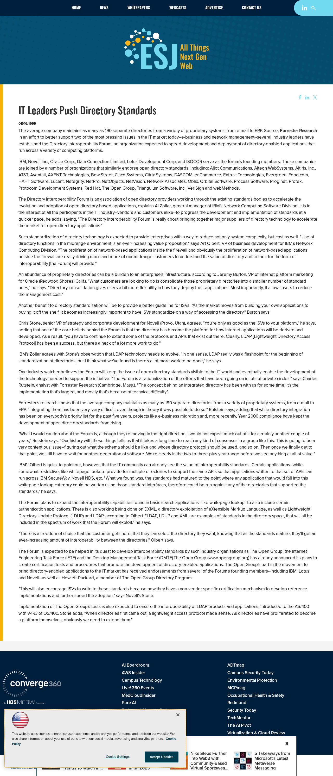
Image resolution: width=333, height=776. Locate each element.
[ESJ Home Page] (32, 9)
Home (76, 8)
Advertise (214, 8)
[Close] (178, 715)
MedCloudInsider (139, 695)
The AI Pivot (239, 725)
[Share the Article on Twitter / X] (314, 97)
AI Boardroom (135, 665)
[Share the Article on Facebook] (298, 97)
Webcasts (177, 8)
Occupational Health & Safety (255, 695)
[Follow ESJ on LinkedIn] (305, 9)
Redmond (236, 702)
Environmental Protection (252, 680)
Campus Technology (142, 680)
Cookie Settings (118, 756)
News (104, 8)
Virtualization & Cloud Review (256, 733)
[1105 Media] (24, 702)
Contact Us (251, 8)
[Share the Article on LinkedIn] (306, 97)
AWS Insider (133, 672)
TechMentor (239, 718)
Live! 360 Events (138, 688)
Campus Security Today (250, 672)
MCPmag (236, 688)
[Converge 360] (32, 684)
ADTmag (235, 665)
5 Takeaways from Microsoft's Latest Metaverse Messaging (272, 760)
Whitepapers (138, 8)
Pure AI (129, 702)
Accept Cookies (162, 756)
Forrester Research (298, 130)
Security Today (241, 710)
